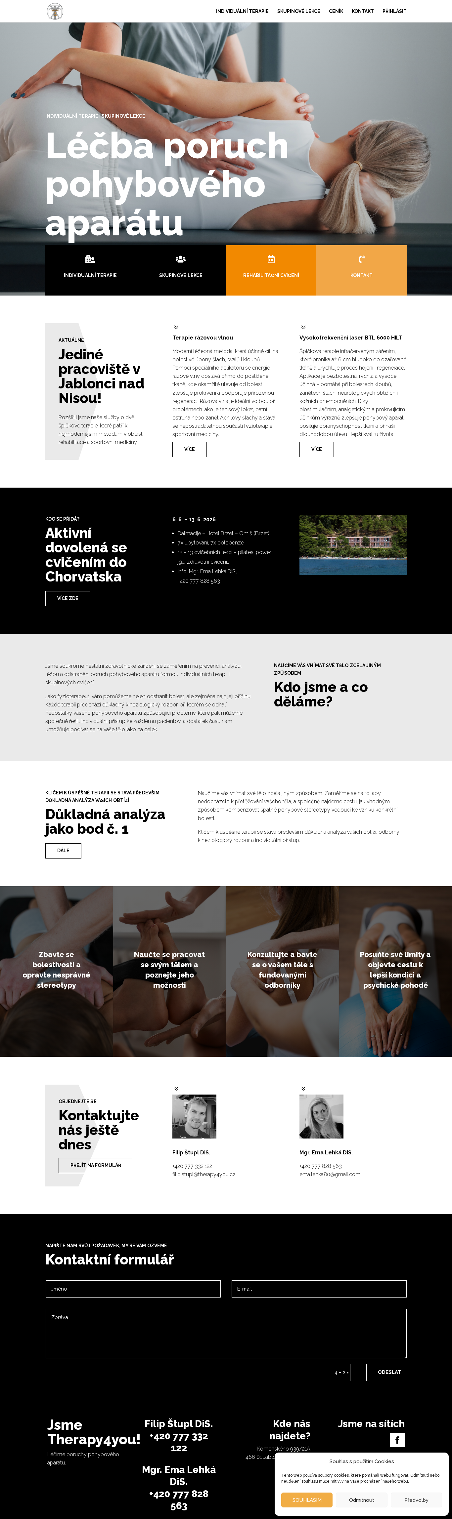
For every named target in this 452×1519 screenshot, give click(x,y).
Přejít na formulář (95, 1165)
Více (189, 449)
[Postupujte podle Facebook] (397, 1440)
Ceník (336, 11)
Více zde (67, 598)
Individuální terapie (242, 11)
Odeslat (389, 1372)
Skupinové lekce (298, 11)
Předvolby (416, 1500)
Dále (63, 850)
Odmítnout (361, 1500)
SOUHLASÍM (307, 1500)
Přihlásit (395, 11)
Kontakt (363, 11)
